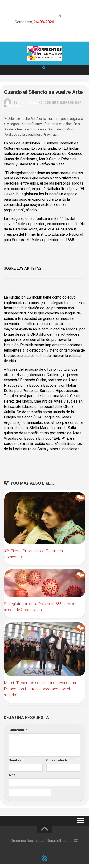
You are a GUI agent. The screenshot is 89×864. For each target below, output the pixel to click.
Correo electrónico (62, 760)
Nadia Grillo (28, 102)
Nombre (16, 760)
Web (12, 775)
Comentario (19, 730)
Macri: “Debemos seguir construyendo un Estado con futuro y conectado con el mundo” (40, 688)
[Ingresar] (43, 67)
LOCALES (14, 106)
